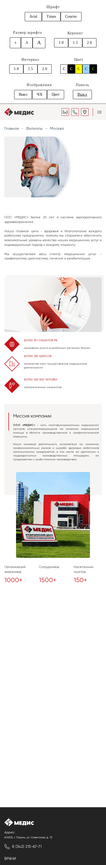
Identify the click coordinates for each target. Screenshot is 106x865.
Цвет (56, 94)
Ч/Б (39, 94)
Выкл (23, 94)
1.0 (61, 43)
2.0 (89, 43)
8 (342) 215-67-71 (27, 846)
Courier (71, 16)
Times (51, 16)
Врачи (10, 858)
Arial (33, 16)
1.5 (75, 43)
